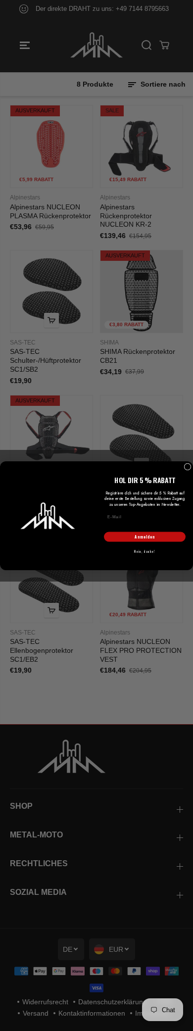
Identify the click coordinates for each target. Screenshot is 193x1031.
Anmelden (145, 537)
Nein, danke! (144, 551)
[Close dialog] (188, 467)
